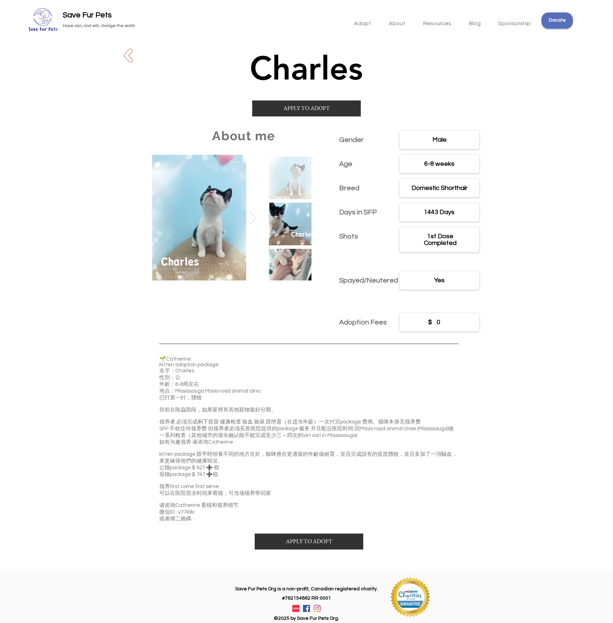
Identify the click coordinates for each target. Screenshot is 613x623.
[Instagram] (317, 608)
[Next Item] (253, 218)
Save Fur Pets (87, 15)
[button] (437, 20)
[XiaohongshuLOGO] (295, 608)
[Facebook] (306, 608)
